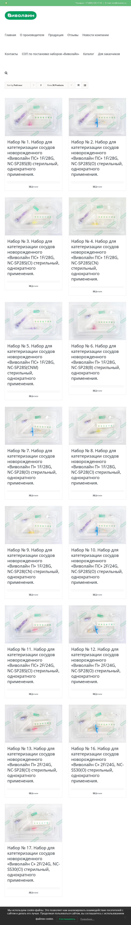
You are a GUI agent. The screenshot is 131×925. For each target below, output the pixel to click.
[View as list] (85, 85)
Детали (34, 186)
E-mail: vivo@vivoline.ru (115, 3)
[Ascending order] (41, 85)
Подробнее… (87, 919)
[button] (6, 72)
